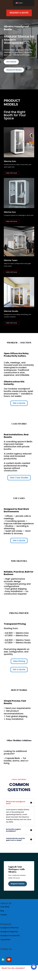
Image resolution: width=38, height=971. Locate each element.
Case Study (5, 907)
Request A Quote (19, 13)
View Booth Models (14, 70)
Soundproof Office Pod (9, 928)
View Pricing (19, 661)
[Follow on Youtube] (8, 959)
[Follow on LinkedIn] (2, 959)
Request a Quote (17, 884)
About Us (6, 903)
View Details (11, 173)
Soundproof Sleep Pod (9, 932)
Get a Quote (11, 62)
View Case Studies (19, 477)
